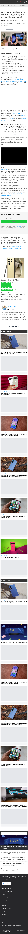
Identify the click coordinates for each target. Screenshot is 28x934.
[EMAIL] (13, 309)
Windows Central (5, 922)
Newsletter (24, 48)
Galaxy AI (10, 118)
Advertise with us (5, 917)
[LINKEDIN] (11, 309)
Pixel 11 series (22, 5)
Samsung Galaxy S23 (17, 113)
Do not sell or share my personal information (11, 925)
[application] (14, 155)
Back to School (11, 5)
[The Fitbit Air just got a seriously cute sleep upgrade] (14, 842)
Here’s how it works (9, 29)
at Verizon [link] (7, 287)
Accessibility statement (7, 900)
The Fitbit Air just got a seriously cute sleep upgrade (15, 847)
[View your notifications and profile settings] (17, 2)
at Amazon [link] (6, 285)
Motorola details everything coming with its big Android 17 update (15, 869)
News (3, 20)
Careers (3, 902)
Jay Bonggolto (9, 20)
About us (3, 911)
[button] (26, 2)
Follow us (17, 48)
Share (4, 48)
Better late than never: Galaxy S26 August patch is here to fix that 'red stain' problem (14, 858)
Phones (3, 8)
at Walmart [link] (6, 282)
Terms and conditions (6, 888)
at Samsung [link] (7, 289)
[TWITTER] (8, 309)
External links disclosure (7, 908)
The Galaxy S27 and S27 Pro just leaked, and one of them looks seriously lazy (14, 852)
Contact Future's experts (7, 891)
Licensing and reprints (6, 920)
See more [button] (14, 134)
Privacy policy (4, 894)
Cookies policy (5, 897)
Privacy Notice (18, 226)
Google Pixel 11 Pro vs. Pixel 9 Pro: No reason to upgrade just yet (13, 864)
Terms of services (16, 225)
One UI (16, 112)
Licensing (4, 905)
